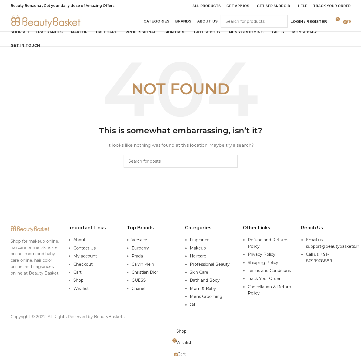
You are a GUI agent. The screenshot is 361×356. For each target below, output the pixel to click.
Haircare (198, 256)
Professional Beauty (210, 264)
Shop (78, 280)
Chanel (138, 288)
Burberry (140, 248)
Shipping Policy (263, 262)
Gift (193, 304)
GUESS (139, 280)
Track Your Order (264, 278)
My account (85, 256)
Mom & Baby (203, 288)
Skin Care (199, 272)
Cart (77, 272)
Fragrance (199, 239)
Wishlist (81, 288)
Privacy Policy (261, 254)
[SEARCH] (281, 21)
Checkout (83, 264)
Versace (139, 239)
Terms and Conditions (269, 270)
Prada (137, 256)
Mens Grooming (206, 296)
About (79, 239)
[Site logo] (46, 21)
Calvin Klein (143, 264)
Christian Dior (145, 272)
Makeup (198, 248)
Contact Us (84, 248)
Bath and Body (205, 280)
